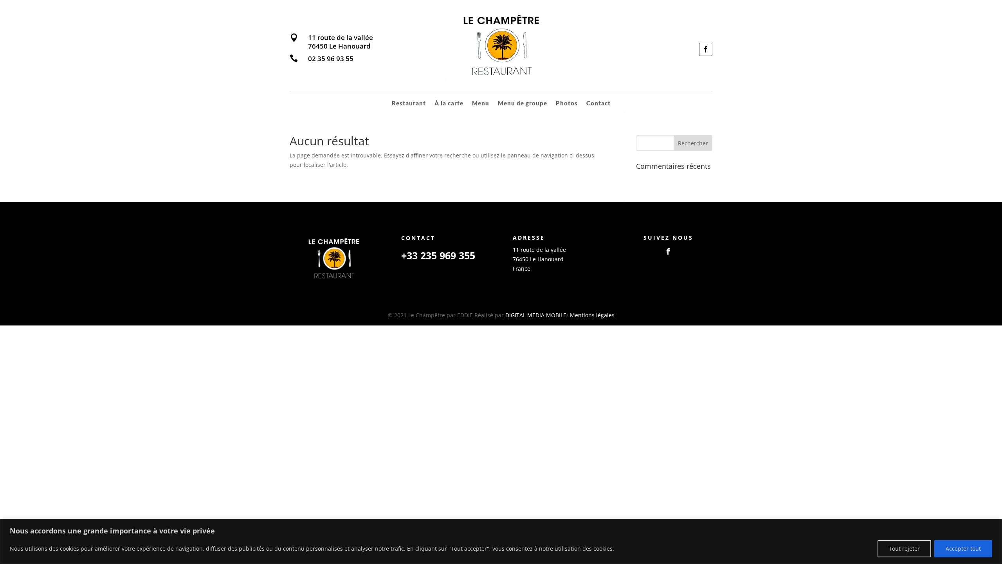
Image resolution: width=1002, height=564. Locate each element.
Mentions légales (592, 315)
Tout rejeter (904, 548)
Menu (480, 103)
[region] (501, 541)
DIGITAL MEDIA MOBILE (535, 315)
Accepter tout (963, 548)
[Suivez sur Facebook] (705, 49)
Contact (598, 103)
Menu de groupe (522, 103)
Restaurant (409, 103)
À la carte (448, 103)
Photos (567, 103)
